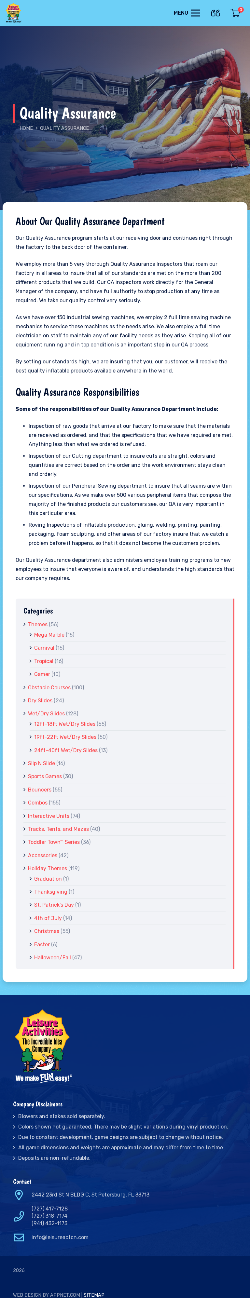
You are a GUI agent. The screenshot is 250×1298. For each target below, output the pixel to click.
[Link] (14, 13)
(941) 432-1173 (49, 1223)
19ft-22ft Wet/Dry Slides (65, 737)
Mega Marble (49, 635)
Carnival (44, 648)
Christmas (46, 931)
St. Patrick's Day (54, 905)
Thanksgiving (50, 892)
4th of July (48, 918)
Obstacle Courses (49, 687)
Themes (38, 624)
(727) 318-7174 (49, 1216)
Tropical (43, 661)
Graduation (48, 879)
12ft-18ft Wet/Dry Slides (64, 724)
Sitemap (94, 1295)
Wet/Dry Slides (46, 713)
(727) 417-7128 (50, 1209)
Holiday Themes (47, 868)
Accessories (42, 855)
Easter (42, 944)
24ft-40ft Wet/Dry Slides (66, 750)
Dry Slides (40, 700)
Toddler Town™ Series (54, 842)
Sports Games (45, 776)
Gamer (42, 674)
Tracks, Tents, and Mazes (58, 829)
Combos (38, 803)
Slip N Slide (41, 763)
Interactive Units (48, 816)
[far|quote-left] (217, 12)
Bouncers (39, 790)
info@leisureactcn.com (60, 1237)
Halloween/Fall (52, 957)
